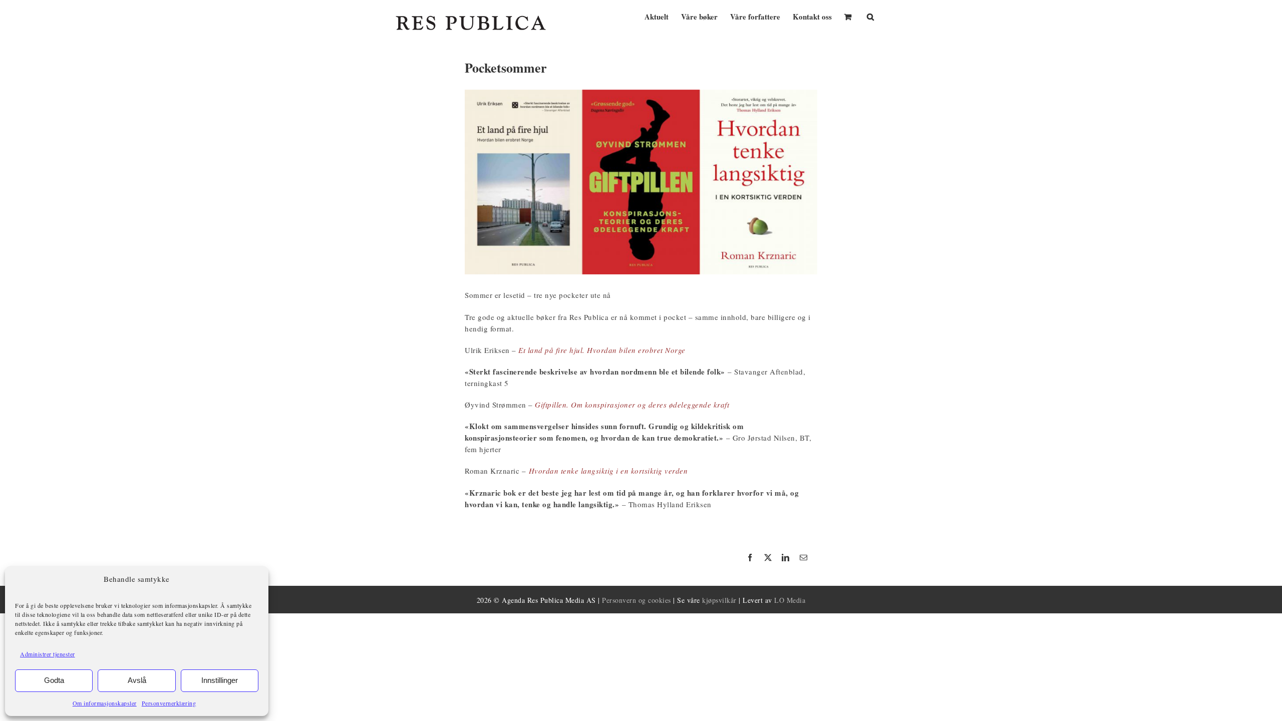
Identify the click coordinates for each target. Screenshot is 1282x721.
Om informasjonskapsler (105, 703)
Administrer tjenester (47, 654)
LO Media (789, 600)
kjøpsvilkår (719, 600)
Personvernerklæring (169, 703)
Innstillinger (219, 680)
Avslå (137, 680)
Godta (54, 680)
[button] (870, 16)
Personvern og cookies (636, 600)
